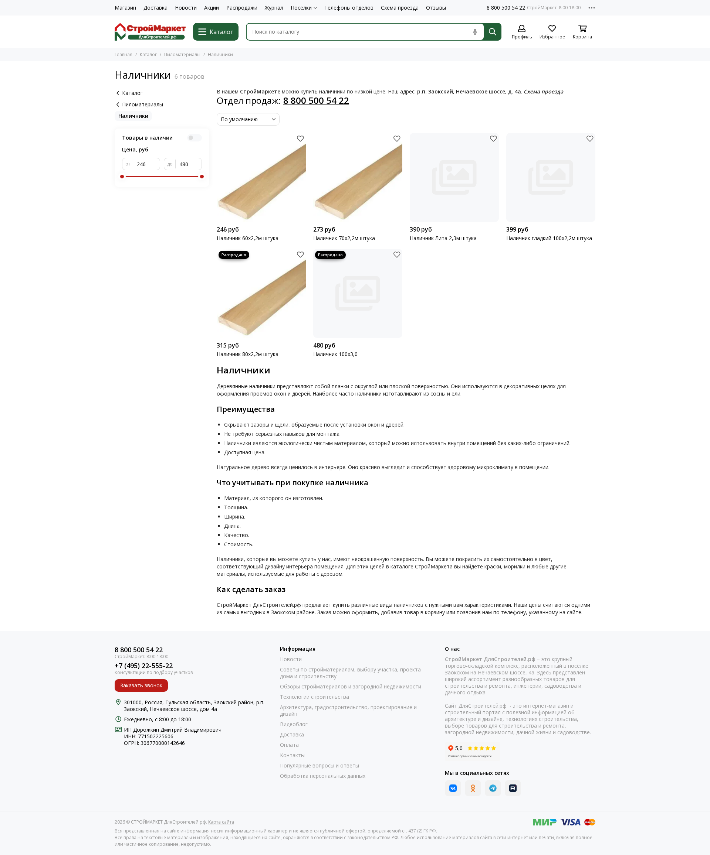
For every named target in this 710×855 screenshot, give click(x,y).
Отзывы (436, 7)
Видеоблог (294, 724)
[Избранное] (300, 138)
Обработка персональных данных (322, 776)
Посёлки (301, 7)
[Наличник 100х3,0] (357, 293)
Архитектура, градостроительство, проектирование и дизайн (348, 710)
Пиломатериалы (182, 54)
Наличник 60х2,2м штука (247, 238)
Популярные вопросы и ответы (319, 765)
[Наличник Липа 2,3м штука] (454, 177)
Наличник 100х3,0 (335, 354)
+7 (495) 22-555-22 (144, 665)
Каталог (148, 54)
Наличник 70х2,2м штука (344, 238)
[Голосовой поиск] (475, 32)
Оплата (289, 745)
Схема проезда (400, 7)
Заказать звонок (141, 685)
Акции (211, 7)
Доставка (155, 7)
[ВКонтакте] (453, 788)
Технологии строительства (314, 697)
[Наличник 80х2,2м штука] (261, 293)
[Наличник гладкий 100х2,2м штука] (550, 177)
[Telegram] (493, 788)
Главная (123, 54)
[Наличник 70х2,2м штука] (357, 177)
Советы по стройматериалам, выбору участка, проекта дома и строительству (350, 673)
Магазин (125, 7)
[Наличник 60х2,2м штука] (261, 177)
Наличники (133, 115)
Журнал (274, 7)
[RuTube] (513, 788)
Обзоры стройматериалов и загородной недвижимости (350, 686)
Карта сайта (221, 822)
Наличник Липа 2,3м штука (443, 238)
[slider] (122, 176)
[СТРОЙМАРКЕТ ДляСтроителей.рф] (150, 32)
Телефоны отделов (348, 7)
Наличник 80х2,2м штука (247, 354)
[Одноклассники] (473, 788)
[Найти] (492, 32)
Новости (186, 7)
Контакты (292, 755)
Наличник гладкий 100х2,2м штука (549, 238)
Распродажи (241, 7)
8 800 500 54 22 (506, 7)
